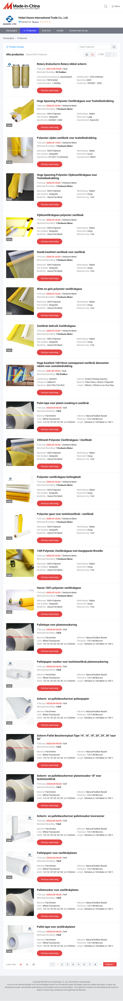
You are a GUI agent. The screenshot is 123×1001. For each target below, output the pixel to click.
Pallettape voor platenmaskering (57, 624)
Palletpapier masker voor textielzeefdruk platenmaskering (72, 661)
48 (33, 964)
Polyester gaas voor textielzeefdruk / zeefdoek (65, 513)
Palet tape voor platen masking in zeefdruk (63, 403)
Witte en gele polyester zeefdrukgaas (59, 288)
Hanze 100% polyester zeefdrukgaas (59, 587)
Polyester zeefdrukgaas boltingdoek (59, 476)
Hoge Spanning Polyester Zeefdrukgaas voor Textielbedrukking (75, 101)
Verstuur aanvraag (49, 90)
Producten (31, 30)
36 (27, 964)
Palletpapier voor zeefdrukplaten (57, 852)
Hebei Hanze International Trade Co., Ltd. (43, 17)
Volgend (108, 964)
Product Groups (16, 46)
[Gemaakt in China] (22, 5)
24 (21, 964)
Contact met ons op (78, 30)
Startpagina (11, 30)
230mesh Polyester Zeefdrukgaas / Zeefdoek (64, 439)
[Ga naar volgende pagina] (114, 54)
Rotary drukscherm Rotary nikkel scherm (62, 64)
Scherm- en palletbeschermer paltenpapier (63, 698)
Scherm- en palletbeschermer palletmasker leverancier (70, 816)
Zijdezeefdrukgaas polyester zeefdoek (60, 215)
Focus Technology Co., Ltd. (57, 982)
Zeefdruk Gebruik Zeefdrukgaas (56, 325)
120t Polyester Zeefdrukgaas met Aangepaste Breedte (70, 550)
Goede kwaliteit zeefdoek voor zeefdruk (61, 252)
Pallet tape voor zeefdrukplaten (56, 926)
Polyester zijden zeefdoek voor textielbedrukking (66, 137)
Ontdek (60, 30)
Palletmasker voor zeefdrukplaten (57, 889)
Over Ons (46, 30)
